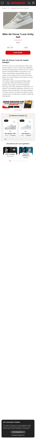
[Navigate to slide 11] (28, 139)
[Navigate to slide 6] (17, 139)
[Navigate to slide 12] (31, 139)
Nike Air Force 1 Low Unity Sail (20, 8)
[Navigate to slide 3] (10, 139)
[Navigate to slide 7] (19, 139)
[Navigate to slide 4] (12, 139)
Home (4, 8)
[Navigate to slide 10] (26, 139)
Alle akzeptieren (18, 432)
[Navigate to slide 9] (24, 139)
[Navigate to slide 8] (21, 139)
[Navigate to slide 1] (5, 139)
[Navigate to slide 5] (14, 139)
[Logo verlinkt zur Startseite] (18, 3)
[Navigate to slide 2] (8, 139)
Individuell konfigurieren (18, 435)
